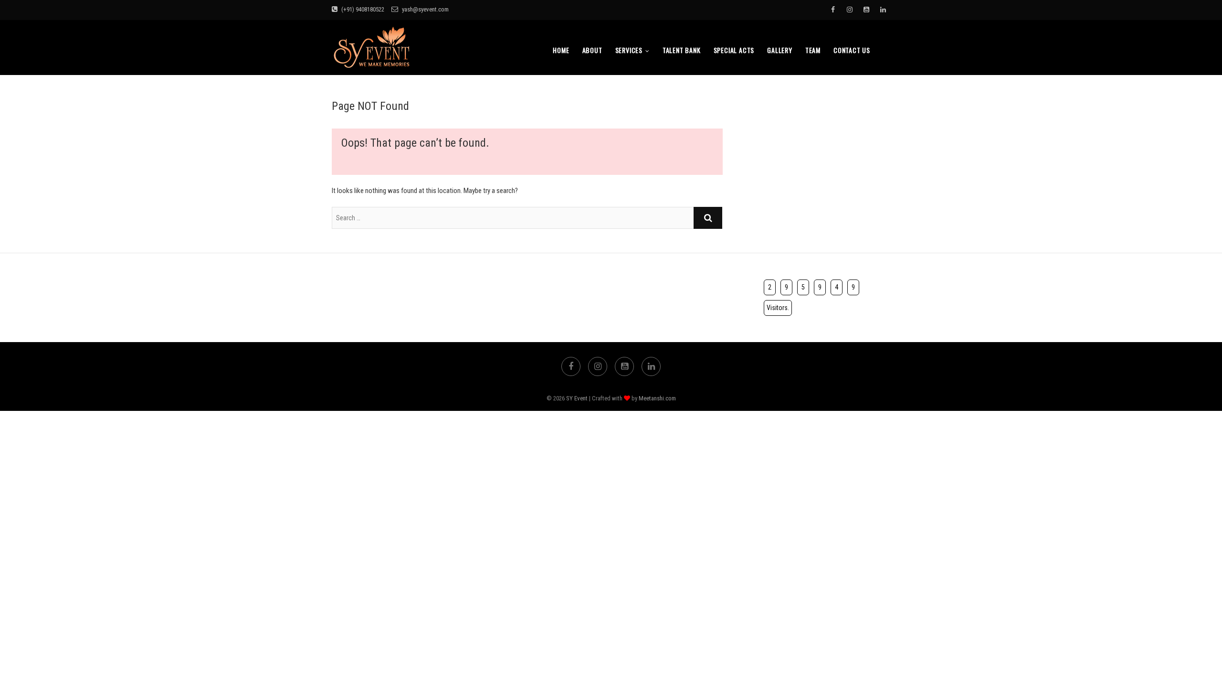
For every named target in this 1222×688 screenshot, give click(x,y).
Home (561, 50)
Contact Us (851, 50)
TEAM (813, 50)
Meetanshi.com (657, 398)
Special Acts (734, 50)
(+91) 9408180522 (362, 9)
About (592, 50)
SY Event (577, 398)
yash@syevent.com (424, 9)
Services (629, 50)
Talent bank (682, 50)
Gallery (779, 50)
